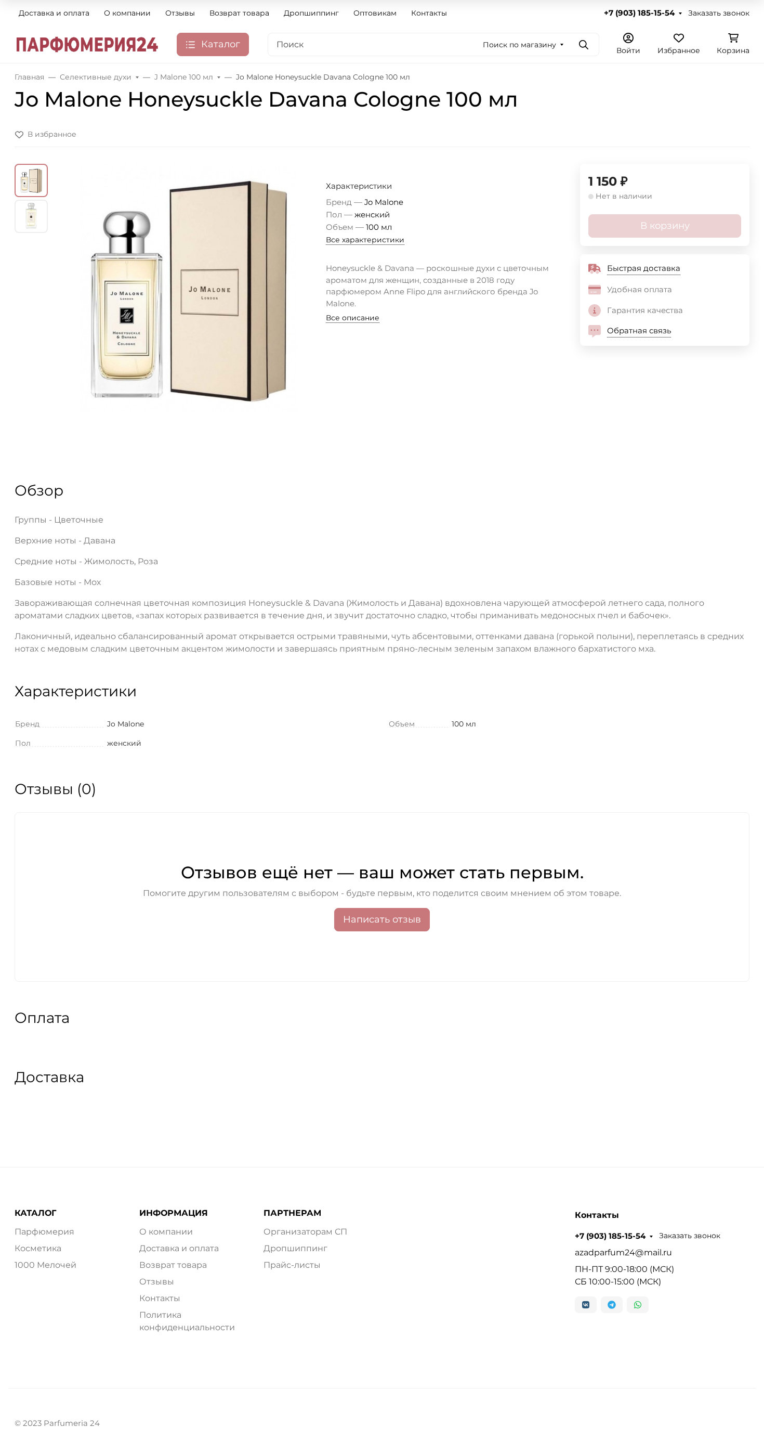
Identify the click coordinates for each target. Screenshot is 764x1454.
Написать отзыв (382, 919)
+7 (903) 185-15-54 (639, 13)
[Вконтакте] (586, 1304)
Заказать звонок (718, 13)
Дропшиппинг (311, 13)
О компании (127, 13)
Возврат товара (239, 13)
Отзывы (180, 13)
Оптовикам (375, 13)
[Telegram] (612, 1304)
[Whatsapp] (638, 1304)
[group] (188, 313)
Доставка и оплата (54, 13)
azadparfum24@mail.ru (623, 1252)
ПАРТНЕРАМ (292, 1213)
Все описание (352, 317)
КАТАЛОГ (35, 1213)
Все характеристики (365, 239)
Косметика (38, 1248)
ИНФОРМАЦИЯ (173, 1213)
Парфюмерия (44, 1232)
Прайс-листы (292, 1265)
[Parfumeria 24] (87, 44)
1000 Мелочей (45, 1265)
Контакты (429, 13)
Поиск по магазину (519, 44)
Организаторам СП (305, 1232)
